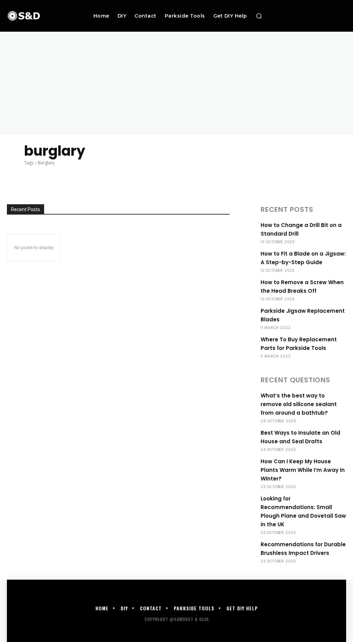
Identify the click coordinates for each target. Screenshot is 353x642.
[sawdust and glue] (37, 15)
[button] (259, 16)
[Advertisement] (176, 83)
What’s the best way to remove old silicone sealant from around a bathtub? (299, 404)
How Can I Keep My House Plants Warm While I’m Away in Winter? (303, 470)
